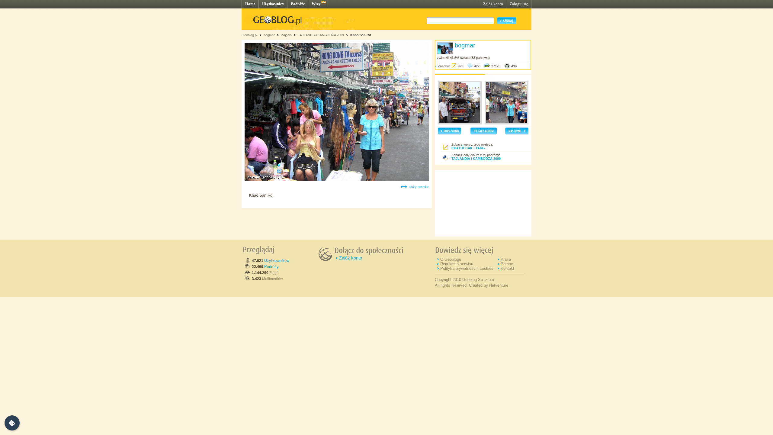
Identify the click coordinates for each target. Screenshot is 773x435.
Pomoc (507, 264)
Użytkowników (276, 260)
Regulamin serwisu (456, 264)
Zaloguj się (519, 4)
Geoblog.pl (249, 35)
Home (250, 4)
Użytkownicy (273, 4)
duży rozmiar (419, 186)
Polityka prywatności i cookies (466, 268)
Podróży (271, 266)
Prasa (506, 259)
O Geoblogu (450, 259)
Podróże (298, 4)
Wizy (316, 4)
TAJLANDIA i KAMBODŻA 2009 (321, 35)
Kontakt (507, 268)
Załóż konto (493, 4)
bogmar (269, 35)
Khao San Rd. (361, 35)
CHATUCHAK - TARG (468, 148)
